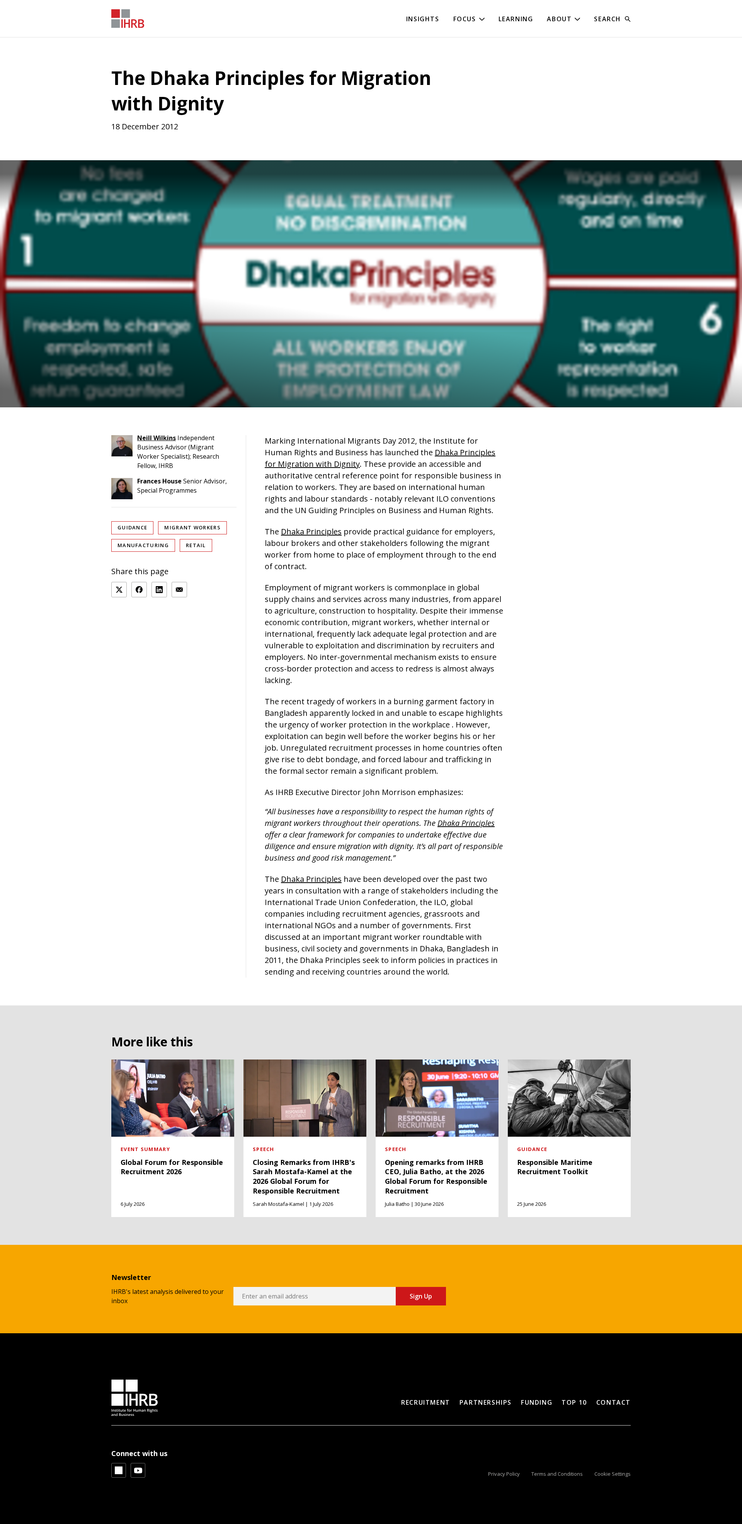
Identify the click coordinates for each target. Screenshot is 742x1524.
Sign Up (421, 1296)
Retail (196, 545)
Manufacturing (143, 545)
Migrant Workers (192, 527)
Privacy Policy (504, 1473)
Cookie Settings (612, 1473)
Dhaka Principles (311, 531)
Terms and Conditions (557, 1473)
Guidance (132, 527)
